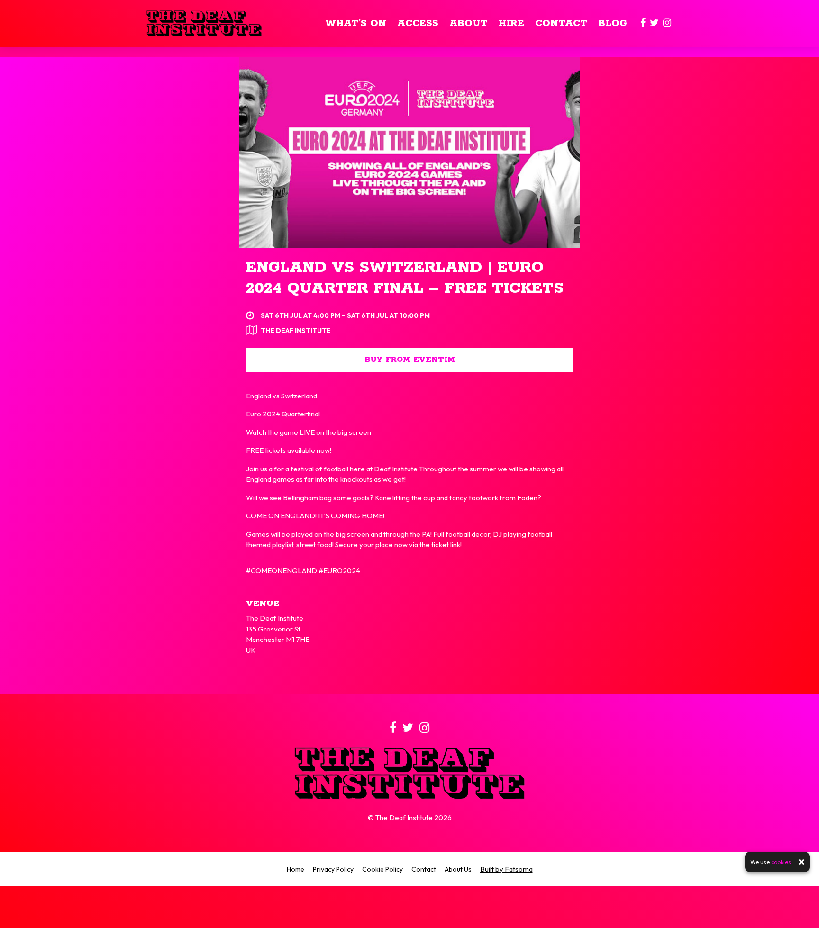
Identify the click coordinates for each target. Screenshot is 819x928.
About (468, 23)
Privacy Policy (333, 869)
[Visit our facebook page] (643, 23)
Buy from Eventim (409, 360)
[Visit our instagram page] (667, 23)
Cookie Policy (382, 869)
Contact (561, 23)
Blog (612, 23)
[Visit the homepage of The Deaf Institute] (204, 23)
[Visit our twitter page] (654, 23)
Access (417, 23)
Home (295, 869)
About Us (458, 869)
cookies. (781, 861)
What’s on (355, 23)
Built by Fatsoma (506, 869)
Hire (511, 23)
